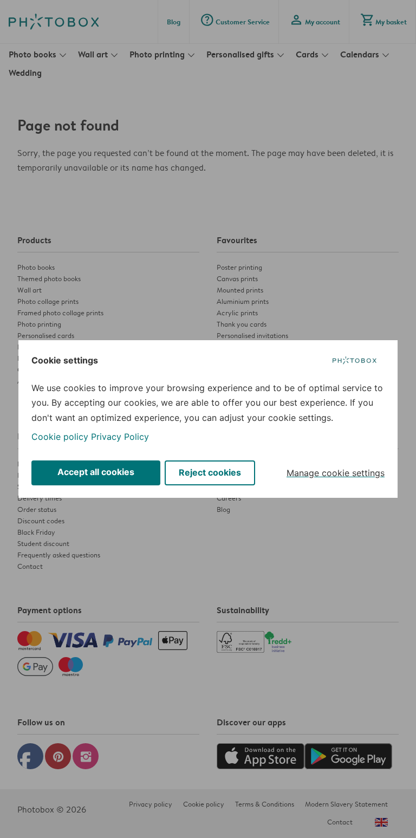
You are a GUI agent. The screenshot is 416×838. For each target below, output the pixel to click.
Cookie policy (59, 436)
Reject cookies (210, 472)
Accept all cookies (95, 471)
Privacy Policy (120, 436)
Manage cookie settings (336, 472)
